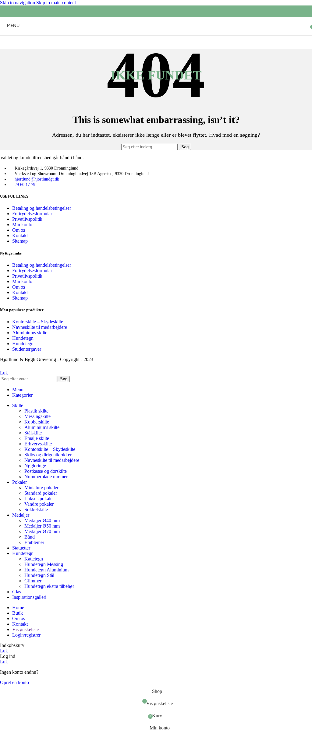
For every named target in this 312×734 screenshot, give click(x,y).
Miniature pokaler (41, 487)
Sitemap (20, 241)
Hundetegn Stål (39, 575)
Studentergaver (26, 349)
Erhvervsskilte (38, 443)
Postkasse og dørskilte (45, 471)
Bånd (29, 536)
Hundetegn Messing (43, 564)
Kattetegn (33, 558)
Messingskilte (37, 416)
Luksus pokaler (39, 498)
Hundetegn (23, 338)
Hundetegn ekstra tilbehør (49, 586)
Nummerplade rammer (46, 476)
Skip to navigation (18, 2)
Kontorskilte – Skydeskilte (37, 321)
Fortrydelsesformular (32, 213)
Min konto (22, 224)
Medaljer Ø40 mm (42, 520)
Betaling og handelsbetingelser (41, 208)
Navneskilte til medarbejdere (39, 327)
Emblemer (34, 542)
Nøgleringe (35, 465)
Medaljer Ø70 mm (42, 531)
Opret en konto (14, 682)
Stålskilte (33, 432)
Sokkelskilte (36, 509)
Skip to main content (56, 2)
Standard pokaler (40, 493)
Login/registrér (26, 634)
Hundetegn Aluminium (46, 569)
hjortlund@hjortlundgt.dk (37, 179)
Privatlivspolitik (27, 219)
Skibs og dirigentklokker (48, 454)
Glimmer (32, 580)
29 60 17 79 (25, 184)
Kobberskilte (36, 421)
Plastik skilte (36, 410)
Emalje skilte (36, 438)
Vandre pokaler (39, 504)
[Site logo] (156, 36)
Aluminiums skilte (29, 332)
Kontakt (20, 235)
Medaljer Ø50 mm (42, 526)
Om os (18, 230)
